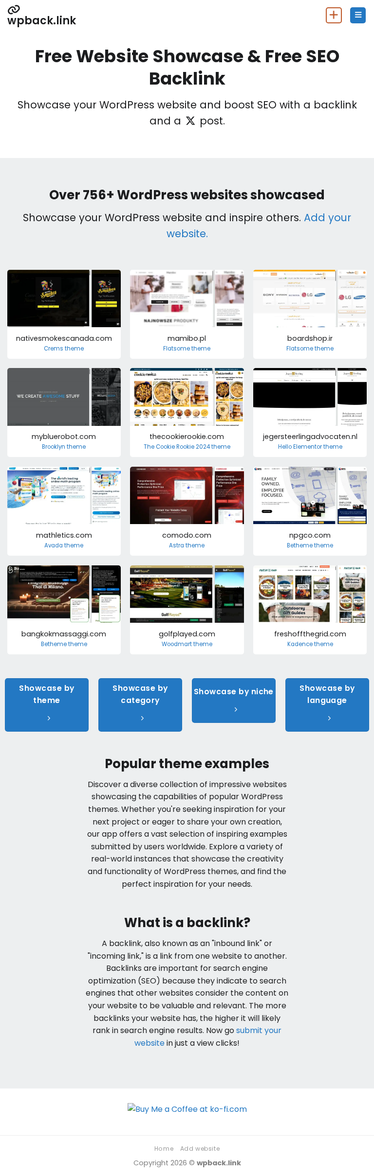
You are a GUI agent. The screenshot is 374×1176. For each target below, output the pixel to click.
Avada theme (63, 545)
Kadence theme (310, 644)
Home (163, 1148)
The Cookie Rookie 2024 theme (187, 447)
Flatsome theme (186, 348)
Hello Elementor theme (310, 447)
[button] (358, 15)
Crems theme (64, 348)
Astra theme (187, 545)
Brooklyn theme (64, 447)
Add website (200, 1148)
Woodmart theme (187, 644)
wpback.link (41, 19)
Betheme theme (310, 545)
